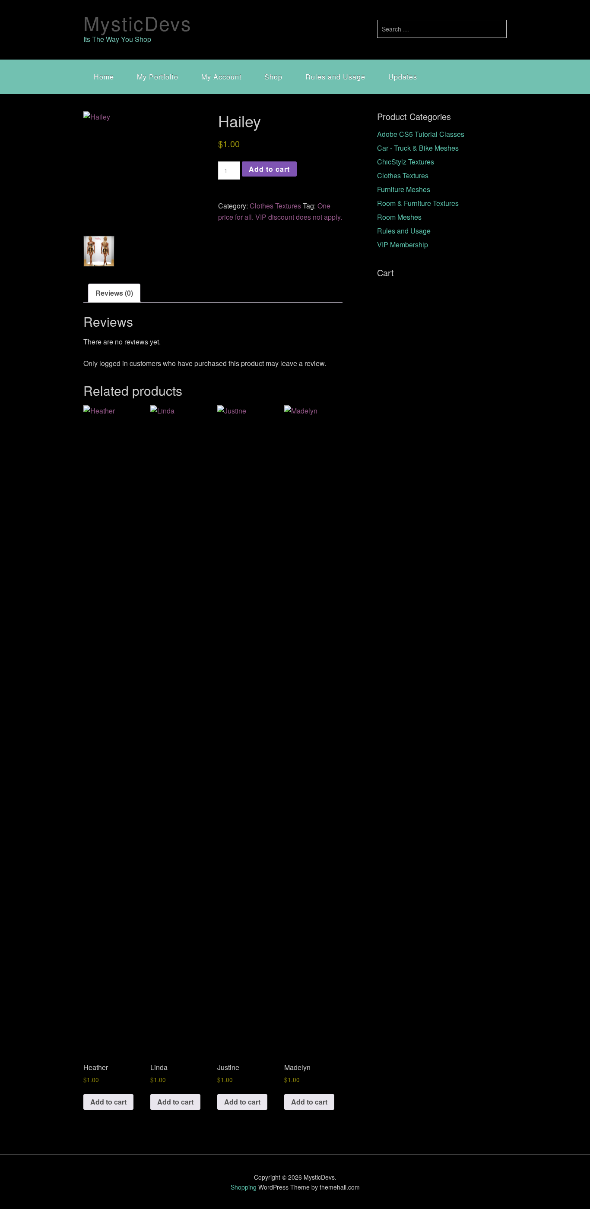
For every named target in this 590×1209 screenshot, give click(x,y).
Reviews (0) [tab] (114, 293)
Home (104, 77)
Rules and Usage (335, 77)
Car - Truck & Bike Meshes (418, 148)
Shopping (244, 1187)
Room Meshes (399, 217)
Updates (402, 77)
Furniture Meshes (403, 189)
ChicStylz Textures (405, 162)
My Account (221, 77)
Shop (273, 77)
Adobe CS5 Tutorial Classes (420, 134)
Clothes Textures (275, 206)
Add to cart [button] (108, 1102)
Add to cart (269, 169)
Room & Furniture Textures (418, 203)
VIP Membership (402, 244)
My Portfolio (157, 77)
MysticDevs (137, 23)
